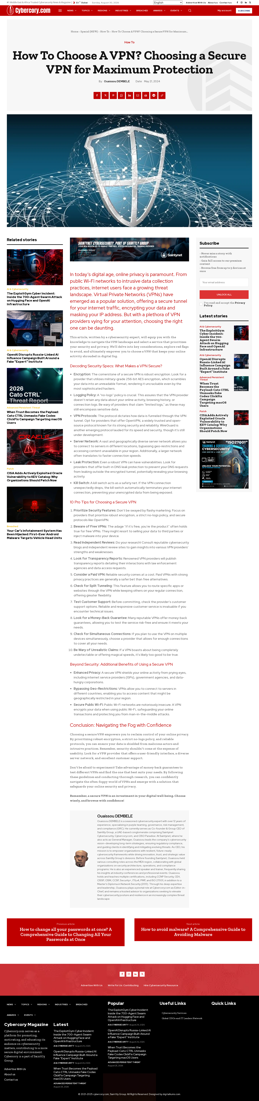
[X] (250, 3)
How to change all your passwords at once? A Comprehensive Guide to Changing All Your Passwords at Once (66, 934)
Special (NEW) (89, 31)
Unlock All (224, 294)
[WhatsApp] (121, 95)
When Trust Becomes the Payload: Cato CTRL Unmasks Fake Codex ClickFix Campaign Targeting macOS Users (34, 417)
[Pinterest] (113, 95)
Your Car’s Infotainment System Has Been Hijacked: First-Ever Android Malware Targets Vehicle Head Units (34, 534)
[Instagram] (241, 3)
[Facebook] (237, 3)
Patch (10, 469)
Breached (12, 526)
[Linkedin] (246, 3)
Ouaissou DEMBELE (117, 81)
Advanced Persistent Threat (23, 408)
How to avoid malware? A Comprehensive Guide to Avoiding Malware (193, 932)
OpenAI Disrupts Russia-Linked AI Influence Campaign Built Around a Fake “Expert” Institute (33, 358)
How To (104, 31)
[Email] (137, 95)
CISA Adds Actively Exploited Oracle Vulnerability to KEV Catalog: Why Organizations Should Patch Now (34, 476)
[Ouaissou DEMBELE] (83, 858)
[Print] (145, 95)
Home (74, 31)
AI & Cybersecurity (17, 289)
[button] (189, 10)
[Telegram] (153, 95)
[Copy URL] (161, 95)
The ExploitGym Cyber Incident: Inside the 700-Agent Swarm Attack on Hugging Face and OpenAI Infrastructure (34, 298)
